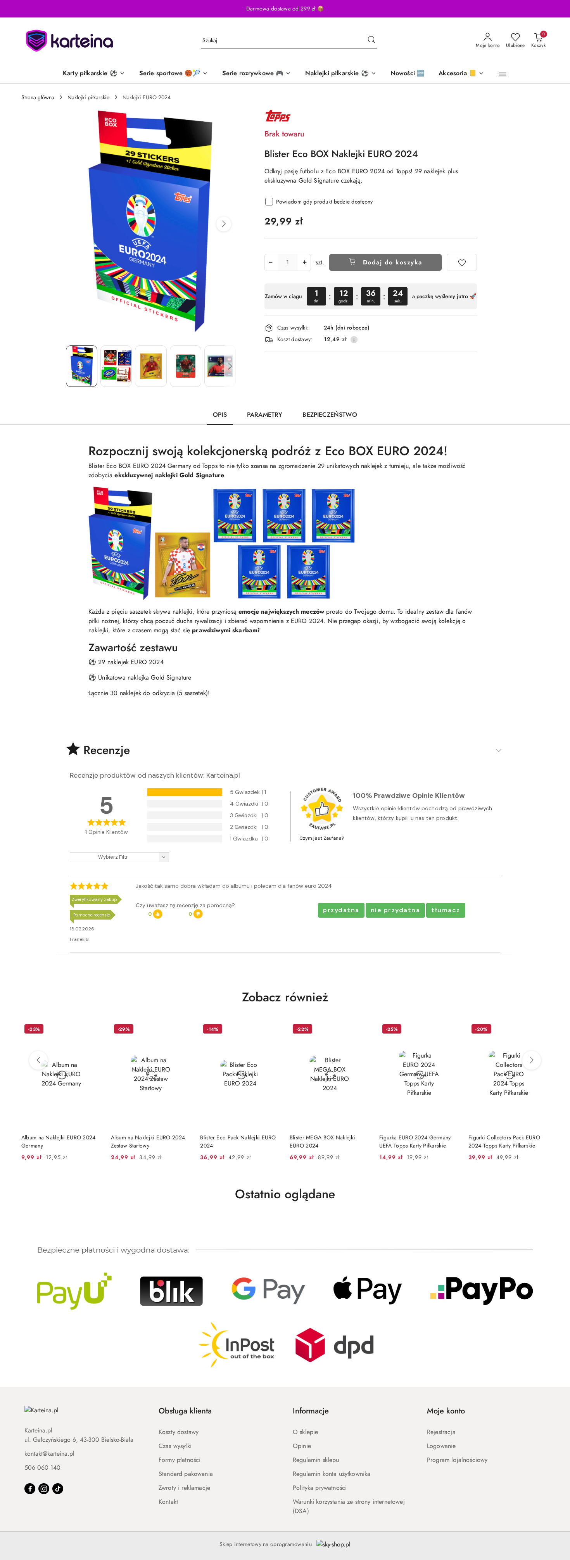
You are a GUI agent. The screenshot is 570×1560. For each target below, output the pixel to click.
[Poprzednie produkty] (38, 1060)
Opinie (302, 1445)
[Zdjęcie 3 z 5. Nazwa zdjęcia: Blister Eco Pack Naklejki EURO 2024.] (150, 366)
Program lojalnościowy (457, 1459)
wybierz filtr (113, 857)
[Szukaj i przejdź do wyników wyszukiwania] (371, 41)
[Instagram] (43, 1488)
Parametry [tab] (264, 414)
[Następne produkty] (532, 1060)
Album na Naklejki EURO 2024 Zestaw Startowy (148, 1141)
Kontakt (168, 1501)
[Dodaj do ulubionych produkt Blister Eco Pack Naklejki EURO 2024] (271, 1030)
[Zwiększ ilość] (305, 262)
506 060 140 (42, 1467)
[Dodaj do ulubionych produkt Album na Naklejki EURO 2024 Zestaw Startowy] (182, 1030)
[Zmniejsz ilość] (270, 262)
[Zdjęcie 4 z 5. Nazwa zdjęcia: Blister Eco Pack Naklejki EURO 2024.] (185, 366)
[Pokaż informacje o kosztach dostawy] (354, 339)
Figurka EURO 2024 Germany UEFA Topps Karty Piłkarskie (415, 1141)
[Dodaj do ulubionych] (462, 262)
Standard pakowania (186, 1473)
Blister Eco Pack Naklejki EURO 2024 (238, 1141)
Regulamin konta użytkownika (331, 1473)
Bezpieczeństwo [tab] (329, 414)
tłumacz (445, 910)
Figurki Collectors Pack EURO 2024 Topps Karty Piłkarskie (504, 1141)
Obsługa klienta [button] (185, 1411)
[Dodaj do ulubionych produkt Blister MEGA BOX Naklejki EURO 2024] (361, 1030)
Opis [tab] (220, 414)
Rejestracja (441, 1431)
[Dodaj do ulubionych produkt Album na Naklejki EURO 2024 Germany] (92, 1030)
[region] (370, 296)
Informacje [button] (311, 1411)
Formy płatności (179, 1459)
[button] (502, 74)
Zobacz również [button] (285, 997)
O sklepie (305, 1431)
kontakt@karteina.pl (49, 1453)
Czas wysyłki (175, 1445)
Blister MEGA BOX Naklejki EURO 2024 (322, 1141)
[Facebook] (29, 1488)
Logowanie (441, 1445)
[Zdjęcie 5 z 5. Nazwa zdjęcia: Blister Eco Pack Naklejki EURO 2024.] (220, 366)
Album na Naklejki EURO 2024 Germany (58, 1141)
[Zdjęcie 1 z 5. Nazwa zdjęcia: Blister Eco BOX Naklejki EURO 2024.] (81, 366)
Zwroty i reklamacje (184, 1487)
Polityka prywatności (320, 1487)
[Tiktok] (57, 1488)
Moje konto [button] (446, 1411)
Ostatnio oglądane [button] (285, 1194)
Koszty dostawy (179, 1431)
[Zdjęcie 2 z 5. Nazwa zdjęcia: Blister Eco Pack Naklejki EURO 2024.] (116, 366)
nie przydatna (395, 910)
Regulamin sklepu (316, 1459)
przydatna (341, 910)
